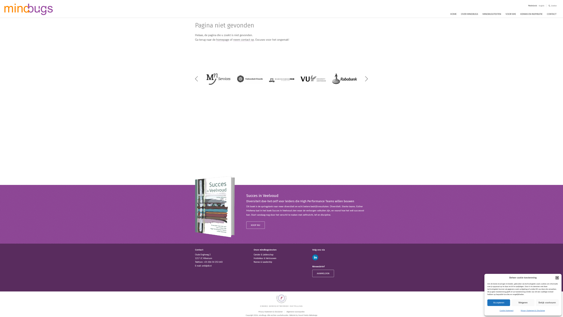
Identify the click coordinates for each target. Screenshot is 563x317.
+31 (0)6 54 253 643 (213, 262)
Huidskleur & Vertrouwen (265, 258)
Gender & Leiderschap (263, 255)
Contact (551, 14)
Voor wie (511, 14)
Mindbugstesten (492, 14)
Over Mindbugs (469, 14)
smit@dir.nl (207, 266)
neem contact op (243, 39)
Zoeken (554, 6)
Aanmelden (323, 273)
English (541, 6)
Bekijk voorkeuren (547, 302)
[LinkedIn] (315, 257)
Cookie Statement (506, 310)
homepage (222, 39)
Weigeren (523, 302)
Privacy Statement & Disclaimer (533, 310)
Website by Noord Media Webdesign (303, 315)
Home (453, 14)
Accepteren (498, 302)
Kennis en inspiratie (531, 14)
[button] (557, 277)
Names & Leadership (263, 262)
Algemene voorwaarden (295, 312)
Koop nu (255, 225)
